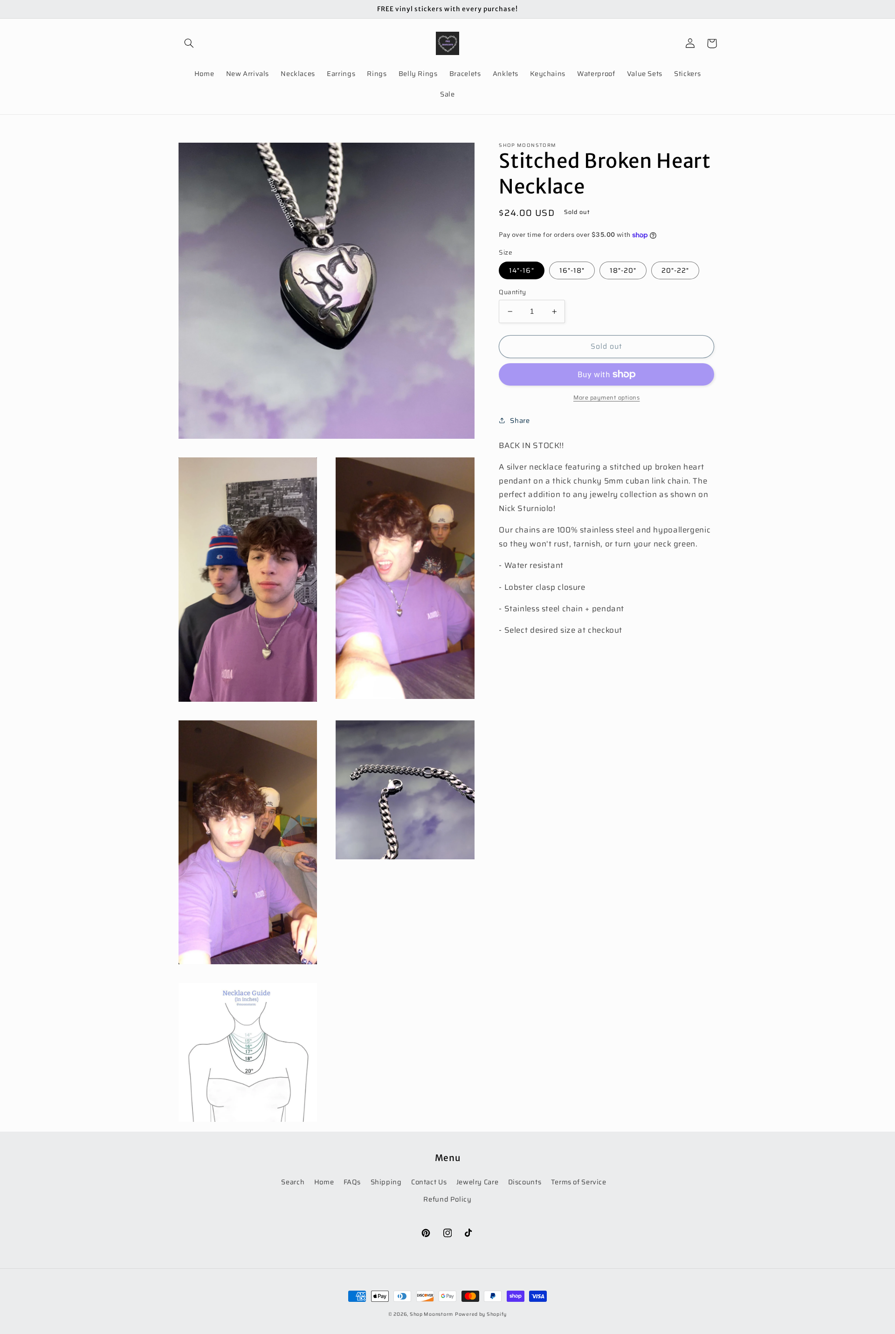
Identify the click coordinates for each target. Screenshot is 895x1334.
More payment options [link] (606, 398)
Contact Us (429, 1181)
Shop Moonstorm (431, 1314)
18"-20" (623, 270)
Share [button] (520, 420)
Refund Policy (447, 1199)
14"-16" (521, 270)
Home (324, 1181)
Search (292, 1181)
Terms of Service (578, 1181)
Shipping (386, 1181)
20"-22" (675, 270)
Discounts (525, 1181)
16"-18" (572, 270)
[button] (189, 43)
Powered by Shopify (481, 1314)
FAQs (352, 1181)
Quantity (512, 292)
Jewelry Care (477, 1181)
